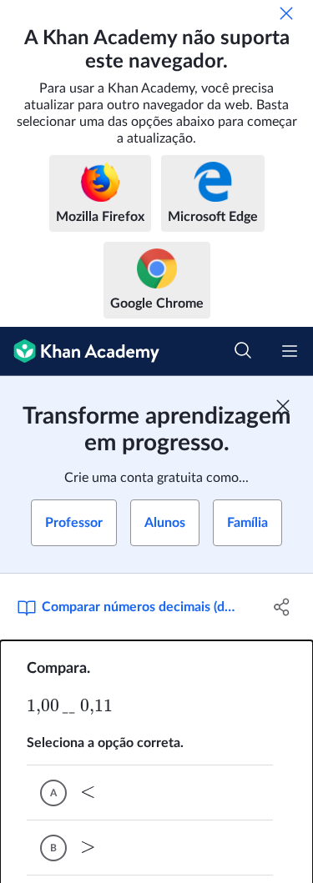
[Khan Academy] (79, 351)
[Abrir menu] (290, 351)
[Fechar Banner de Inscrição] (283, 406)
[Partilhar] (282, 607)
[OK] (286, 13)
